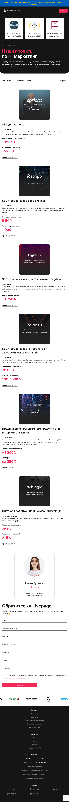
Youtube (58, 789)
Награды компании (34, 724)
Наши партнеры (34, 727)
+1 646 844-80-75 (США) (34, 759)
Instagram (13, 794)
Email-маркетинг (24, 81)
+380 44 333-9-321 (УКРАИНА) (34, 763)
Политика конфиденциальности (34, 774)
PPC (49, 81)
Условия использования (34, 778)
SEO (39, 81)
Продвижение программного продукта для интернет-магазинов (31, 430)
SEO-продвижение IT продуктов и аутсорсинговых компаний (24, 350)
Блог (34, 738)
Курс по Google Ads (34, 748)
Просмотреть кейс (10, 157)
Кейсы (34, 741)
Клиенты (34, 717)
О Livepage (35, 714)
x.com (13, 789)
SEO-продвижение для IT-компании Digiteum (32, 279)
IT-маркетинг (63, 81)
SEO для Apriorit (13, 124)
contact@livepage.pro (35, 767)
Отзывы (35, 745)
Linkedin (36, 794)
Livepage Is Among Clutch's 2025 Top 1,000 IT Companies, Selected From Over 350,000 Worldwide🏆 (34, 3)
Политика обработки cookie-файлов (34, 770)
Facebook (35, 789)
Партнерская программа (34, 720)
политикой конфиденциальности (17, 678)
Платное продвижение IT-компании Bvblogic (31, 511)
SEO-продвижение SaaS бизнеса (24, 200)
